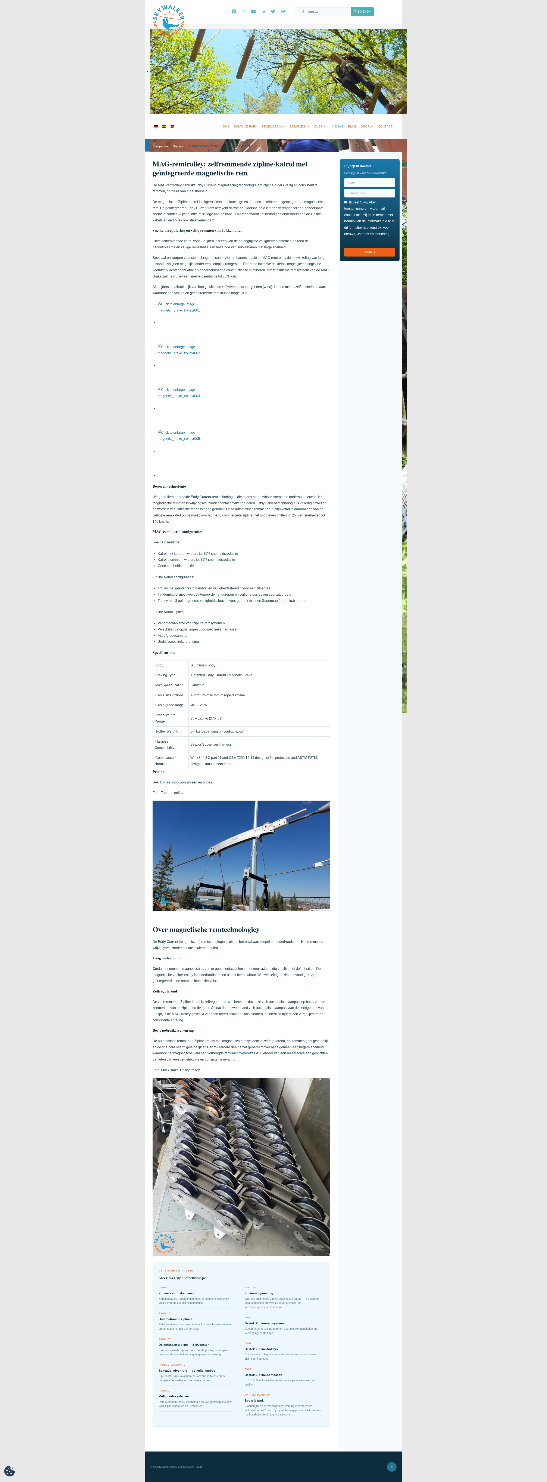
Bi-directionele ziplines (175, 1319)
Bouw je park (254, 1400)
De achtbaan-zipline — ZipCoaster (184, 1344)
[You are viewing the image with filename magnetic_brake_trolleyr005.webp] (179, 451)
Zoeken (364, 11)
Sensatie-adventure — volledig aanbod (187, 1370)
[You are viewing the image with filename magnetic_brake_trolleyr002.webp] (179, 365)
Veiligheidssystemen (174, 1396)
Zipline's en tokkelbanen (177, 1293)
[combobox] (322, 11)
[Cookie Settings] (9, 1472)
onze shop (171, 782)
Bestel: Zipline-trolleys (261, 1349)
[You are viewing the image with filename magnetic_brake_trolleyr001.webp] (179, 322)
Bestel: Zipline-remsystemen (265, 1323)
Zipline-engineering (259, 1293)
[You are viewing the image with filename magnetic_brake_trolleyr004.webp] (179, 408)
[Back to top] (392, 1467)
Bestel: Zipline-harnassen (263, 1375)
